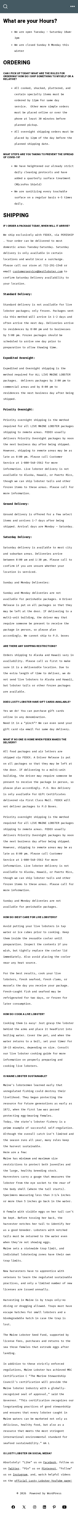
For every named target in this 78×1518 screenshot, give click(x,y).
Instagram (20, 1474)
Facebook (49, 1462)
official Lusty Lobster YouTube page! (43, 1480)
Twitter (13, 1468)
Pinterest (49, 1468)
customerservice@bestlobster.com (37, 271)
